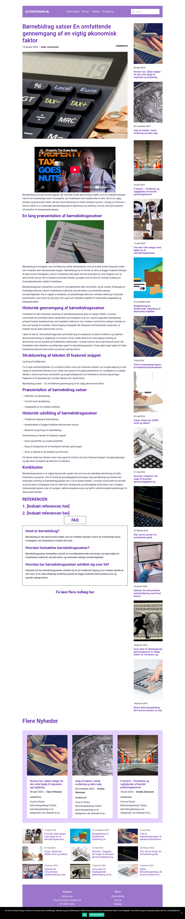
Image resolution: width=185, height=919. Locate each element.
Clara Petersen (54, 791)
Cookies (96, 11)
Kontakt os (108, 11)
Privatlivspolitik (96, 915)
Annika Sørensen (145, 791)
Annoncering (72, 11)
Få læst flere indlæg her (75, 592)
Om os (85, 11)
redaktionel (122, 45)
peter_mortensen (50, 47)
